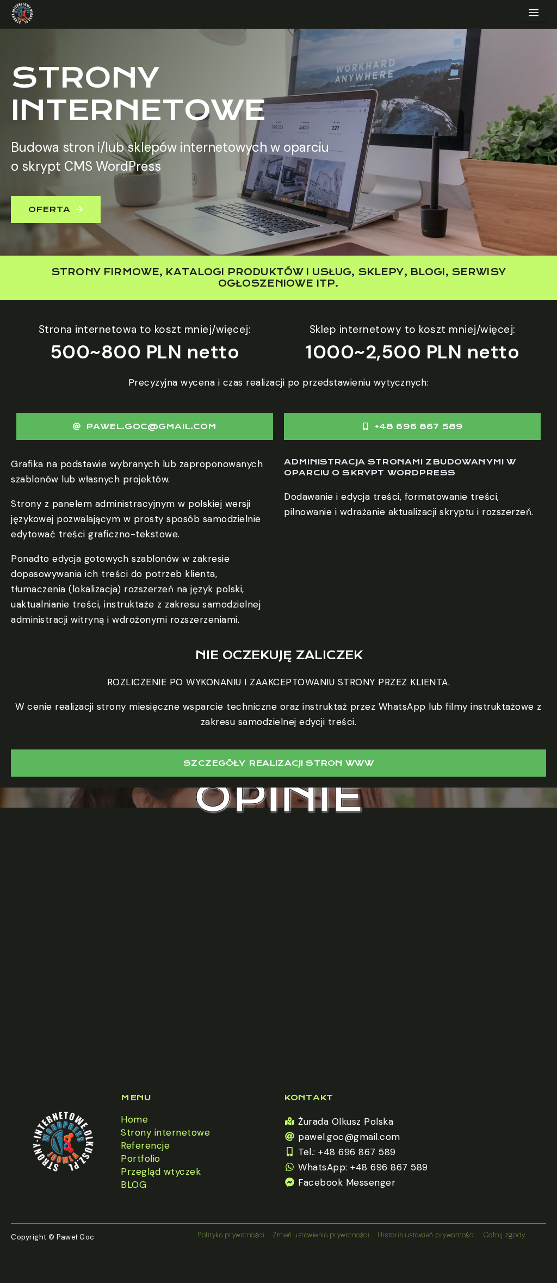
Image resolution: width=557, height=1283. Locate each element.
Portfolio (140, 1158)
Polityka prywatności (230, 1234)
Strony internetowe (165, 1132)
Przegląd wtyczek (161, 1171)
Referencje (145, 1145)
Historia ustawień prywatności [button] (426, 1234)
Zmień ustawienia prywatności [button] (321, 1234)
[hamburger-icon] (534, 13)
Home (134, 1119)
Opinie (278, 797)
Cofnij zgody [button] (504, 1234)
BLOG (133, 1184)
